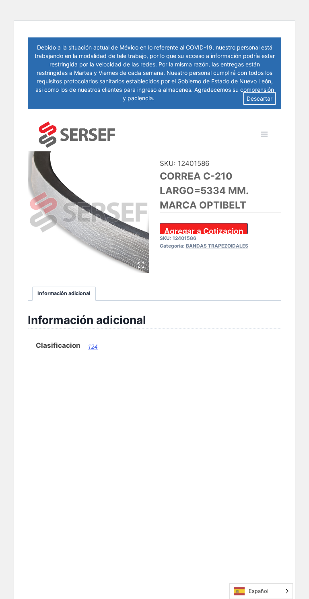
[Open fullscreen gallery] (141, 265)
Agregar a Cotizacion (203, 230)
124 (93, 346)
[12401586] (88, 212)
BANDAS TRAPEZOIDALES (217, 246)
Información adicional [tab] (63, 293)
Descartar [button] (259, 98)
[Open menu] (264, 134)
